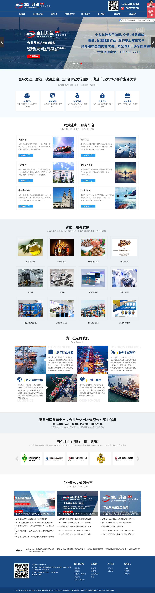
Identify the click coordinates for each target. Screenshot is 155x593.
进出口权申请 (70, 14)
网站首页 (22, 14)
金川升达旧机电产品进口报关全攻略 (112, 526)
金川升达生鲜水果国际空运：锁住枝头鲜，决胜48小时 (75, 534)
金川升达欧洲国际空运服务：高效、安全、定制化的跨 (75, 523)
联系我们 (132, 14)
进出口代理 (85, 14)
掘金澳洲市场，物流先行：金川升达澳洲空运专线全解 (75, 519)
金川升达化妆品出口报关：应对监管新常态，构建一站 (117, 519)
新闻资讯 (117, 14)
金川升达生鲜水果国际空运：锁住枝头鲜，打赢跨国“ (75, 530)
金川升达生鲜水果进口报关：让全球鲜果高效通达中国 (117, 534)
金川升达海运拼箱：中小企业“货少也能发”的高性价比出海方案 (35, 537)
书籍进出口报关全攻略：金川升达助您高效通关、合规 (117, 530)
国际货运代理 (38, 14)
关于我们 (101, 14)
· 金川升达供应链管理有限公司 (36, 551)
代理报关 (53, 14)
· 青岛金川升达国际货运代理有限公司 (115, 549)
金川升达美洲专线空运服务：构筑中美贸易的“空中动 (75, 526)
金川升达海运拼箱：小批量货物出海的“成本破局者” (31, 519)
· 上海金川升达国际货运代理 (95, 549)
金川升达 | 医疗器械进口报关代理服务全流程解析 (116, 523)
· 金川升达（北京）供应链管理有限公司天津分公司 (39, 549)
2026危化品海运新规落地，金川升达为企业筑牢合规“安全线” (34, 523)
